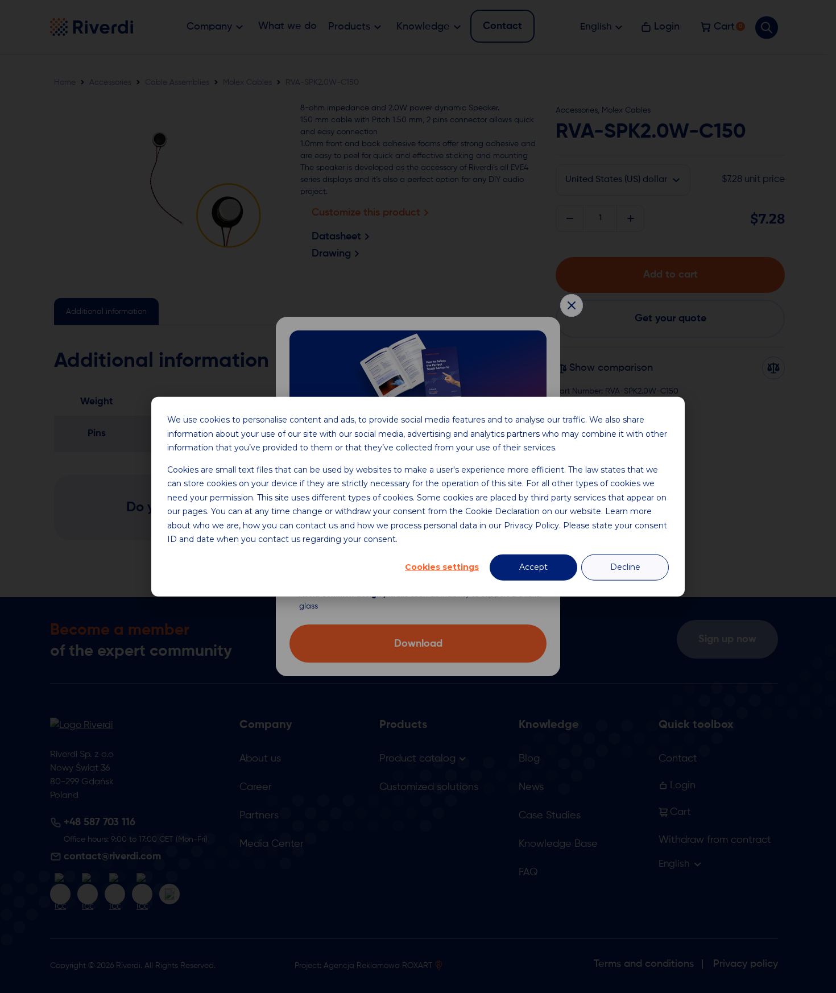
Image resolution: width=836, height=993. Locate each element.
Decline (625, 567)
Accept (533, 567)
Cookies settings (442, 567)
